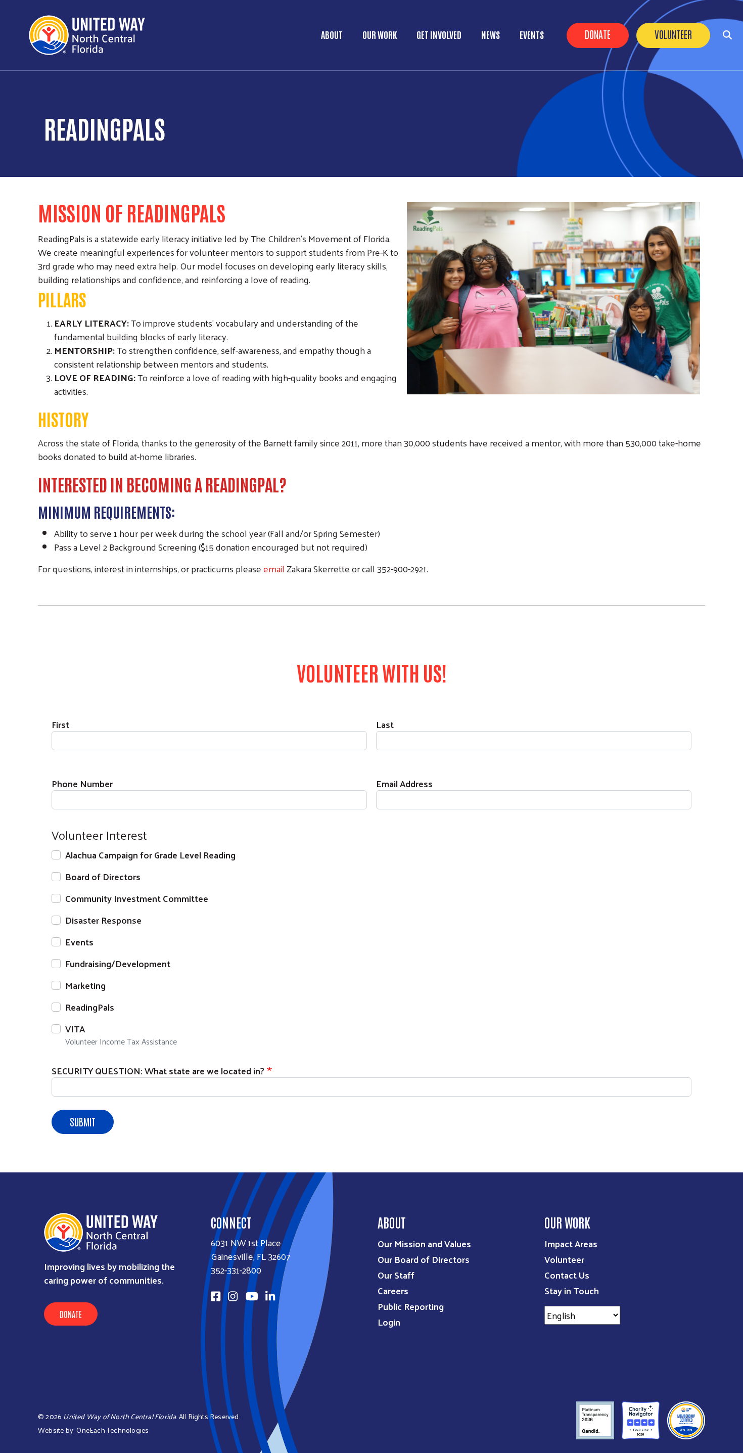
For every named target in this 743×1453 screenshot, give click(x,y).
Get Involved (438, 34)
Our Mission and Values (424, 1243)
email (275, 568)
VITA (75, 1028)
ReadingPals (89, 1007)
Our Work (379, 34)
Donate (598, 33)
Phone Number (82, 783)
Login (389, 1322)
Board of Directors (103, 876)
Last (385, 724)
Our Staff (396, 1275)
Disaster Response (103, 920)
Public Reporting (411, 1306)
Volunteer (673, 33)
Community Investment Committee (136, 898)
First (60, 724)
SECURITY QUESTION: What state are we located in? (158, 1070)
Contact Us (566, 1275)
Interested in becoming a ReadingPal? (162, 484)
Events (532, 34)
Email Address (404, 783)
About (332, 34)
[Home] (91, 35)
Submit (83, 1121)
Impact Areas (570, 1243)
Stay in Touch (571, 1290)
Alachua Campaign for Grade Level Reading (150, 854)
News (490, 34)
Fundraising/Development (117, 963)
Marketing (85, 985)
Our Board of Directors (424, 1259)
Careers (393, 1290)
